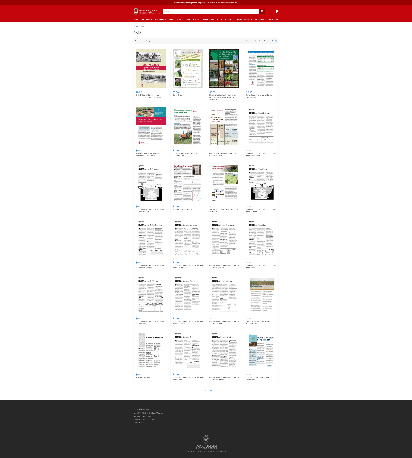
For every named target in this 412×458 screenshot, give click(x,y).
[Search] (262, 11)
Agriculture (146, 19)
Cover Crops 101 (179, 95)
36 (256, 41)
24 (252, 41)
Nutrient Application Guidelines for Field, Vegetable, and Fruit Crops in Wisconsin (222, 97)
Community (160, 19)
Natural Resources (209, 19)
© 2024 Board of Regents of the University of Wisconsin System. (206, 451)
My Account (273, 19)
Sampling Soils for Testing (182, 209)
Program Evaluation (243, 19)
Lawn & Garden (192, 19)
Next (211, 390)
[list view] (276, 41)
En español (259, 19)
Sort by (138, 41)
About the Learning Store (142, 416)
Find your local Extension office (145, 419)
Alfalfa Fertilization (143, 377)
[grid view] (273, 41)
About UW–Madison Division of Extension (149, 413)
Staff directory (139, 422)
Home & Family (175, 19)
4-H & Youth (226, 19)
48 (259, 41)
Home (136, 19)
